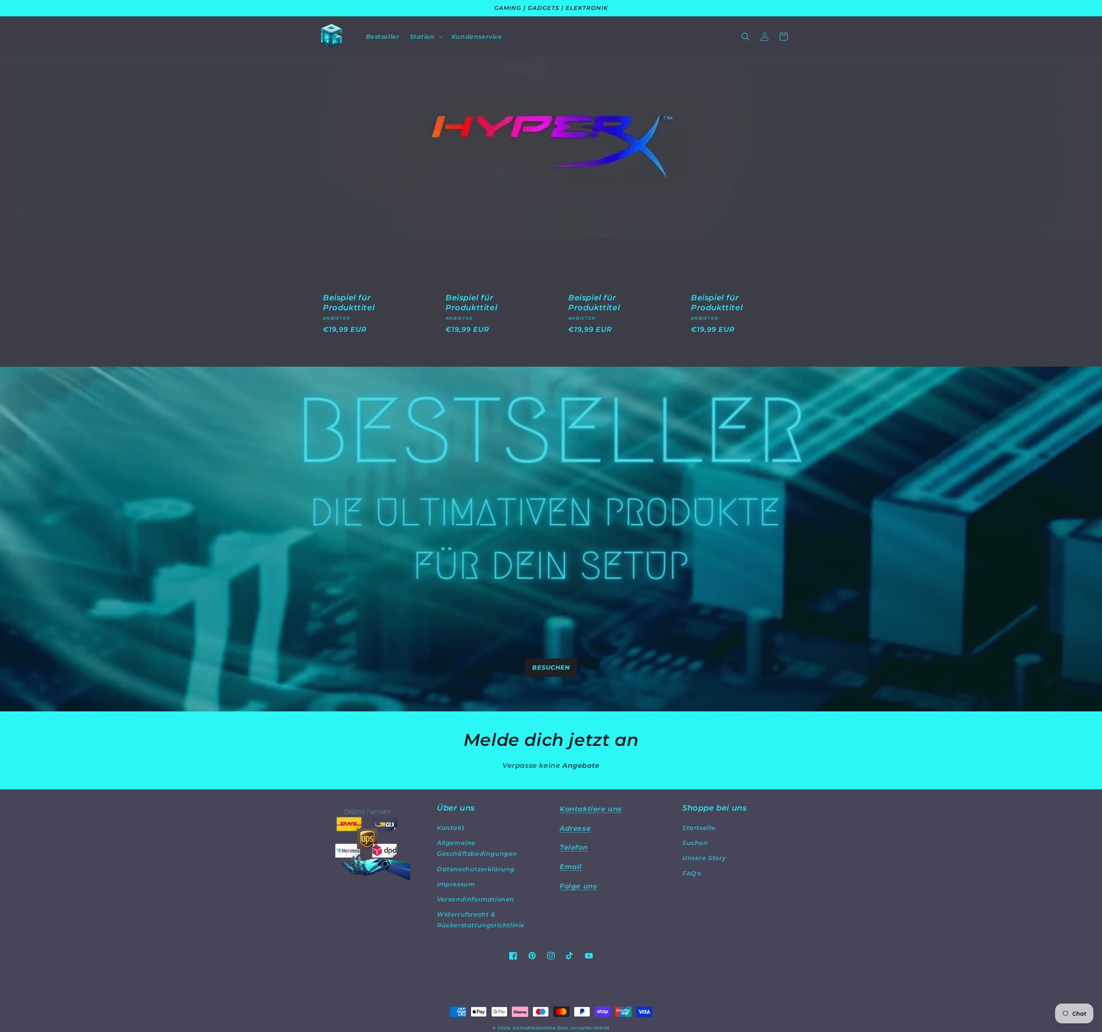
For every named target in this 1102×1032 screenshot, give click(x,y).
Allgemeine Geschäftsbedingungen (477, 848)
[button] (425, 37)
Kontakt (450, 828)
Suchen (695, 843)
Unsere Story (704, 858)
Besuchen (551, 667)
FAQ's (691, 873)
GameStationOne (534, 1028)
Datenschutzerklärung (476, 869)
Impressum (456, 884)
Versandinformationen (475, 899)
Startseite (699, 828)
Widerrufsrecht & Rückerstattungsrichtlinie (481, 919)
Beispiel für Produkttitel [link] (349, 302)
